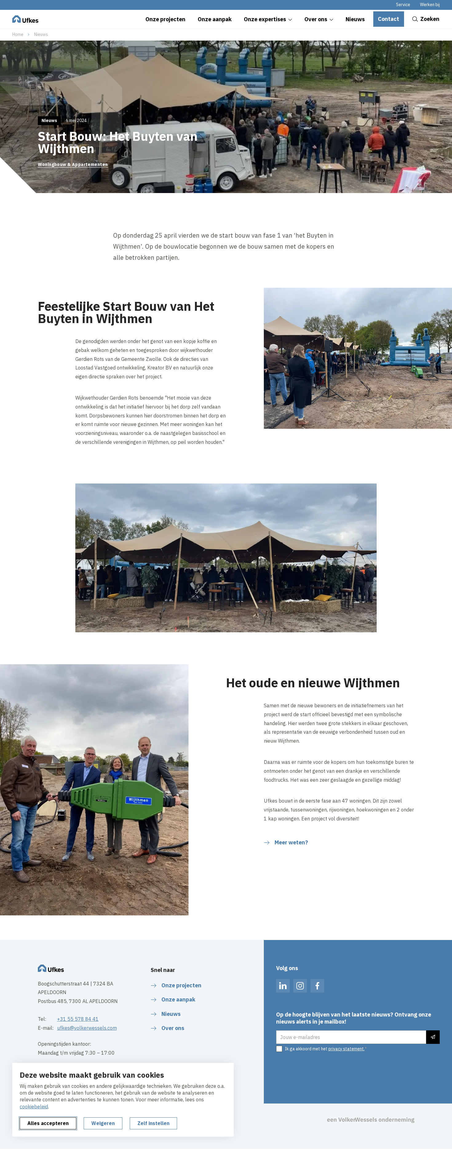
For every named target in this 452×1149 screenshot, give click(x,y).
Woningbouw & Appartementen (73, 164)
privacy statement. (346, 1049)
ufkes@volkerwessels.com (87, 1028)
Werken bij (430, 4)
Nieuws (41, 34)
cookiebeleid (34, 1107)
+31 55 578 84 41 (78, 1019)
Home (17, 34)
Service (403, 4)
